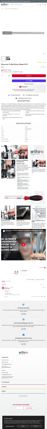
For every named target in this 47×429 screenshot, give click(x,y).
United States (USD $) (23, 396)
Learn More (23, 313)
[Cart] (45, 4)
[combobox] (42, 284)
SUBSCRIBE (29, 408)
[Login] (42, 4)
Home (2, 8)
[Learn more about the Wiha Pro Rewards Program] (23, 87)
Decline (35, 426)
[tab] (30, 280)
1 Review (44, 62)
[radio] (24, 270)
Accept (22, 426)
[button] (7, 296)
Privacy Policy (38, 423)
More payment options (28, 83)
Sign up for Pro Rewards (19, 90)
